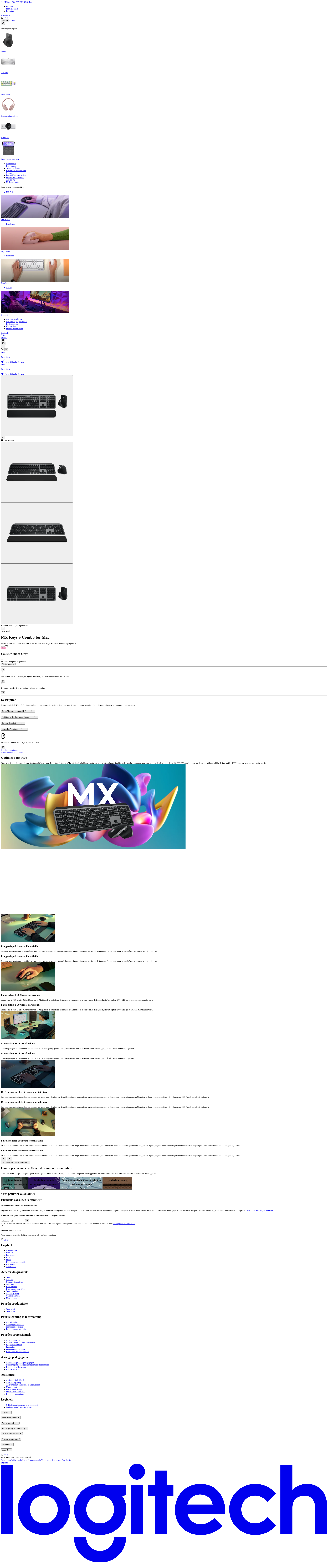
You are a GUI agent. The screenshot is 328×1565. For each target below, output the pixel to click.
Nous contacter (12, 1387)
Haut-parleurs (11, 1286)
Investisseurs (11, 1255)
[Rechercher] (3, 340)
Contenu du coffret (9, 723)
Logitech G (10, 6)
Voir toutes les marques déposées (260, 1210)
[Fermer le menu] (3, 23)
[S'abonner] (27, 1220)
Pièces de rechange (14, 1389)
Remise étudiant (12, 1369)
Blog (8, 1257)
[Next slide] (9, 1159)
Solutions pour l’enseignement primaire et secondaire (27, 1365)
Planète (4, 337)
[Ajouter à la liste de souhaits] (3, 437)
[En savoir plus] (3, 628)
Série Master (11, 1309)
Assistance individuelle (15, 1380)
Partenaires (10, 1347)
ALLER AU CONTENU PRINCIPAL (17, 2)
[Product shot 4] (37, 594)
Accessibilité (11, 1266)
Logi (3, 352)
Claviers (9, 1280)
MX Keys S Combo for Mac (12, 362)
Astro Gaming (12, 1322)
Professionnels (12, 9)
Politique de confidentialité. (124, 1224)
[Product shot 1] (37, 405)
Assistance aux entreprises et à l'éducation (23, 1385)
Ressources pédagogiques (16, 1367)
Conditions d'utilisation (10, 1460)
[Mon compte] (3, 346)
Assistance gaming (13, 1382)
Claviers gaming (12, 1293)
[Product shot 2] (37, 472)
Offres (3, 335)
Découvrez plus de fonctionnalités (14, 1162)
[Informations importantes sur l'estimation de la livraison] (3, 681)
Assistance (5, 15)
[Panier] (2, 350)
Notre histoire (11, 1250)
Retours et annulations (15, 1394)
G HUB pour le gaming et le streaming (22, 1405)
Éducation (10, 11)
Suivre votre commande (15, 1392)
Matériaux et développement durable (15, 717)
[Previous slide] (3, 1159)
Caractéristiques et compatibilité (14, 711)
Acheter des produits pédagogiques (20, 1362)
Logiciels (4, 333)
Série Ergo (10, 1311)
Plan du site (66, 1460)
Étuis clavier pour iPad (15, 1289)
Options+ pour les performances (19, 1407)
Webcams (10, 1284)
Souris (8, 1277)
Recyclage (10, 1264)
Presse (8, 1260)
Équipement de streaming (16, 1329)
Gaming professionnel (15, 1324)
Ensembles (5, 357)
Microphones (11, 1298)
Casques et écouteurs (14, 1282)
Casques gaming (12, 1296)
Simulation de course (14, 1327)
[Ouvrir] (6, 349)
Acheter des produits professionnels (20, 1342)
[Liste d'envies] (3, 343)
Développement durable (15, 1262)
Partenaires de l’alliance (15, 1349)
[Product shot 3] (37, 533)
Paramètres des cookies (51, 1460)
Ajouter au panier (8, 664)
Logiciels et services (14, 1345)
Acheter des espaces (14, 1340)
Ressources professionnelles (17, 1351)
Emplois (9, 1253)
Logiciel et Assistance (10, 729)
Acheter (5, 21)
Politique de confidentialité (31, 1460)
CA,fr (6, 18)
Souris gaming (12, 1291)
